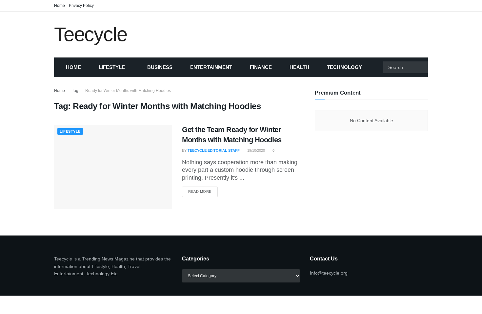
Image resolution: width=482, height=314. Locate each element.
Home (59, 5)
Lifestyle (112, 67)
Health (299, 67)
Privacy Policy (81, 5)
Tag (75, 90)
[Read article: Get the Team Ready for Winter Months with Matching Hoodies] (113, 167)
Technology (344, 67)
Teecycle (90, 34)
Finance (261, 67)
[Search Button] (436, 67)
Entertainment (211, 67)
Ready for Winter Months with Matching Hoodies (128, 90)
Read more (203, 191)
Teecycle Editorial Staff (214, 150)
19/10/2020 (255, 150)
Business (159, 67)
